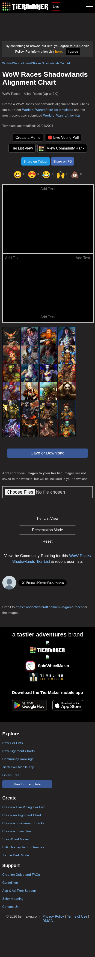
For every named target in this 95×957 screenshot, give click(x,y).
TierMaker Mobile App (18, 767)
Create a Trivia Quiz (16, 831)
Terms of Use (77, 916)
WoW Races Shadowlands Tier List (48, 63)
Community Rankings (17, 759)
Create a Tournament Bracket (23, 823)
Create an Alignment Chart (21, 815)
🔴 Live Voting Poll (63, 137)
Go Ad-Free (10, 775)
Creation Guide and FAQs (21, 874)
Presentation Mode (47, 530)
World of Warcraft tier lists (61, 115)
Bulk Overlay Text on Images (23, 847)
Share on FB (62, 161)
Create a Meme (28, 137)
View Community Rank (65, 148)
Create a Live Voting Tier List (23, 807)
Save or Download (48, 453)
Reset (47, 541)
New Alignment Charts (18, 751)
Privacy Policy (53, 916)
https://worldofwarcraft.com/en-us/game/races (49, 607)
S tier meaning (13, 898)
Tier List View (22, 148)
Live (56, 6)
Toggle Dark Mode (15, 855)
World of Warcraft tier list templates (47, 109)
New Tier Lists (12, 743)
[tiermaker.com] (25, 6)
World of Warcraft (13, 63)
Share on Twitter (36, 161)
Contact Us (10, 906)
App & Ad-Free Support (19, 890)
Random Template (27, 784)
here (58, 51)
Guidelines (10, 882)
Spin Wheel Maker (15, 839)
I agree (73, 51)
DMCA (47, 921)
